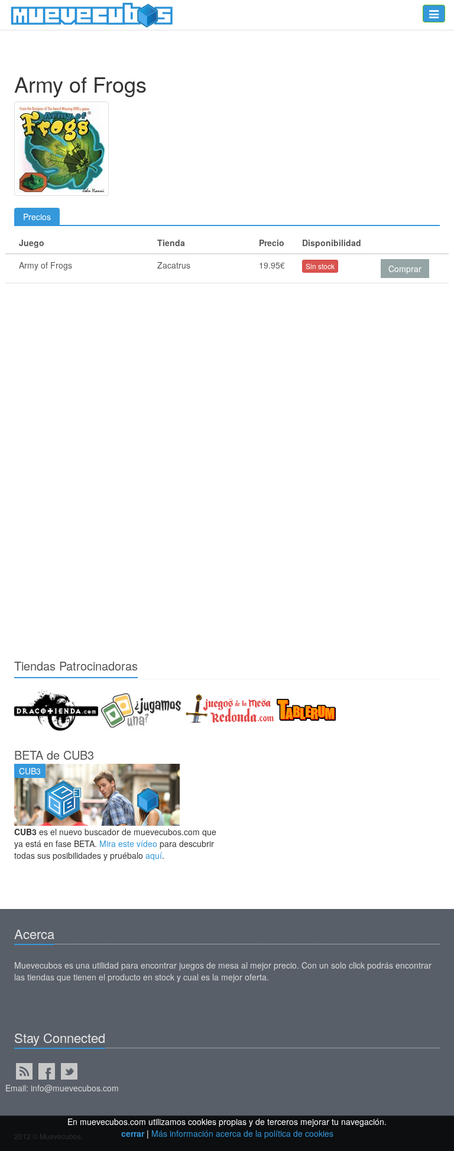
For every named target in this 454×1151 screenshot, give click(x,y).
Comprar (404, 268)
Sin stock (320, 266)
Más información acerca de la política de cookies (242, 1133)
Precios (37, 217)
